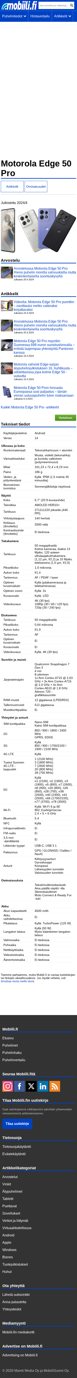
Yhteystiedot (11, 1309)
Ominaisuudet (36, 186)
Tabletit (7, 1199)
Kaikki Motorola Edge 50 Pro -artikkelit (30, 407)
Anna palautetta (14, 1302)
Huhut (7, 1272)
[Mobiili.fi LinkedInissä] (43, 1086)
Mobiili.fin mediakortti (18, 1332)
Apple (6, 1242)
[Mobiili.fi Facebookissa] (19, 1086)
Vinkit (6, 1184)
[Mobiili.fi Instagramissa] (7, 1086)
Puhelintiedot (13, 16)
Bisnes (7, 1257)
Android (8, 1235)
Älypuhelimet (12, 1191)
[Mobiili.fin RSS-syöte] (54, 1086)
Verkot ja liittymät (15, 1220)
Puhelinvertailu (13, 1060)
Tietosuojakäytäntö (16, 1146)
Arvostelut (10, 1177)
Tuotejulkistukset (15, 1264)
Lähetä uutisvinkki (16, 1294)
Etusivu (8, 1038)
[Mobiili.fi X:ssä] (31, 1086)
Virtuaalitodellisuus (16, 1228)
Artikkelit (61, 16)
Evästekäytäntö (14, 1154)
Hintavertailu (40, 16)
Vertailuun (65, 417)
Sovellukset (11, 1213)
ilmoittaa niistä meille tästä (17, 981)
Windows (9, 1250)
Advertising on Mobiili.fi (20, 1355)
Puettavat (9, 1206)
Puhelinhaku (12, 1053)
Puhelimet (10, 1045)
